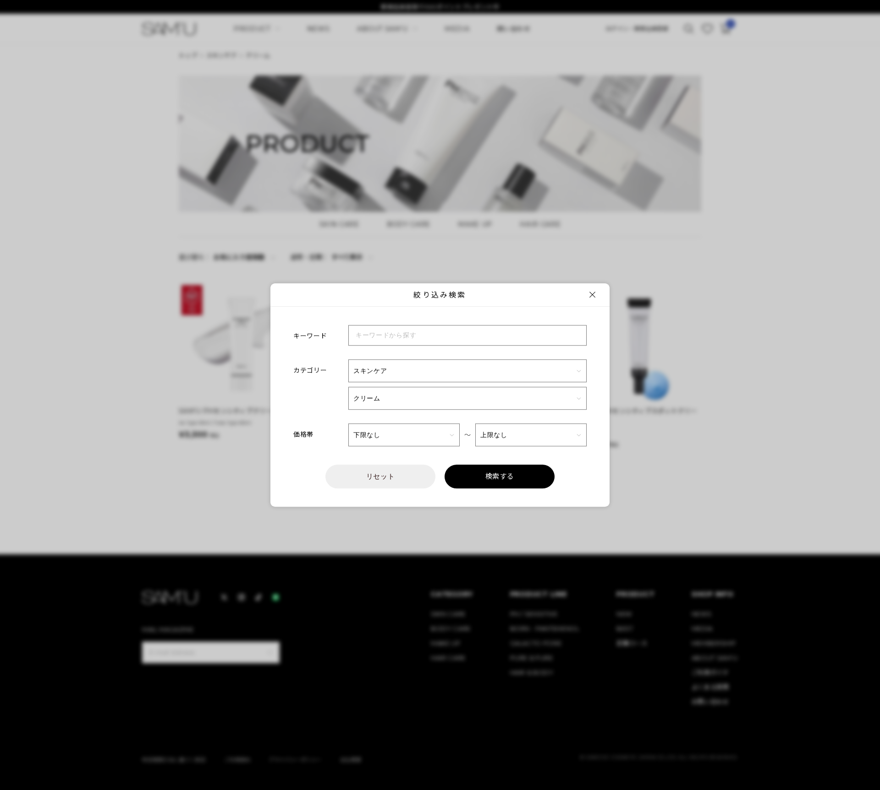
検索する (499, 476)
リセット (380, 476)
